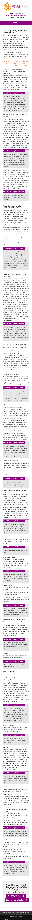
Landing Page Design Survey (22, 912)
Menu (15, 23)
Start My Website (15, 896)
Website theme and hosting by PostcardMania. (18, 918)
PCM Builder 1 (19, 916)
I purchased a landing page (16, 63)
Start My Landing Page (16, 900)
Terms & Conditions (16, 914)
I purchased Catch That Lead (25, 63)
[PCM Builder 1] (16, 6)
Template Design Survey (8, 912)
